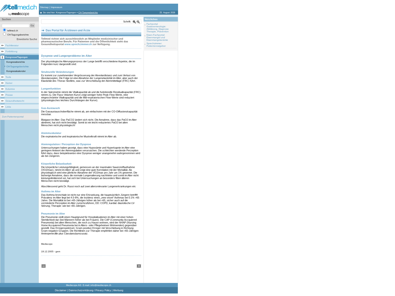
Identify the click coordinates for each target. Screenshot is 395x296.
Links (8, 107)
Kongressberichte (15, 62)
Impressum (56, 7)
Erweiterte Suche (27, 39)
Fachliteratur (12, 45)
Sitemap (44, 7)
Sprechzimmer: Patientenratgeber (156, 44)
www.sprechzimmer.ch (78, 44)
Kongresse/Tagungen (66, 12)
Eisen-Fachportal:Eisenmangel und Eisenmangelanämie (157, 37)
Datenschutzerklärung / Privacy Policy (90, 290)
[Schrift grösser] (134, 21)
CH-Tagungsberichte (17, 66)
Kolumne (10, 89)
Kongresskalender (16, 71)
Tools (8, 77)
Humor (8, 83)
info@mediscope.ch (101, 285)
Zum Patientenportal (13, 116)
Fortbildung (11, 51)
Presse (9, 95)
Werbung (118, 290)
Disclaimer (61, 290)
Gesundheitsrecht (14, 101)
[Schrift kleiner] (138, 21)
